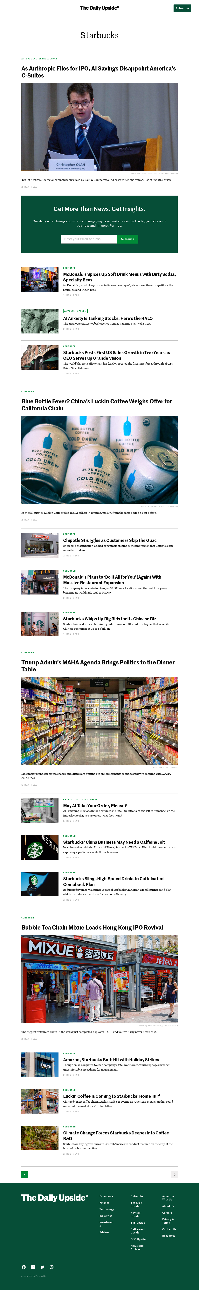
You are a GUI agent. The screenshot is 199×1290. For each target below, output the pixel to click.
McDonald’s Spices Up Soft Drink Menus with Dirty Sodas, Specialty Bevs (119, 277)
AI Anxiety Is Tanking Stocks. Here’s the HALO (108, 318)
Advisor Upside (75, 311)
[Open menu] (11, 8)
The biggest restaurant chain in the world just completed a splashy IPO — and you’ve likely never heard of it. (89, 1032)
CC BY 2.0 (173, 1025)
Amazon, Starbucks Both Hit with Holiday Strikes (111, 1059)
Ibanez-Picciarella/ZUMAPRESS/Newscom (159, 173)
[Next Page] (174, 1174)
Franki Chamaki (170, 767)
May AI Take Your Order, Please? (95, 805)
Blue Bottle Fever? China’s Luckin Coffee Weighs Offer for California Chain (96, 404)
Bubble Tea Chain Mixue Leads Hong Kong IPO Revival (92, 927)
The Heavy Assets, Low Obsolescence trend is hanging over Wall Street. (107, 323)
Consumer (69, 268)
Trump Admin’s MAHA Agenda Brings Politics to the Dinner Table (98, 665)
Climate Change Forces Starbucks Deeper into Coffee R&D (116, 1135)
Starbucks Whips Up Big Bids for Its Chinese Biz (109, 618)
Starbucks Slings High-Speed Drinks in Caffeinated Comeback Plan (113, 881)
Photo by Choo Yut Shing (150, 1025)
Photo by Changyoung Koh (152, 506)
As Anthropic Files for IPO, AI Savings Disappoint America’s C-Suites (98, 71)
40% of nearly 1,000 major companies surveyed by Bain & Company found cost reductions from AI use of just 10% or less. (96, 180)
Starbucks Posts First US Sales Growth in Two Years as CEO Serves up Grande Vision (116, 355)
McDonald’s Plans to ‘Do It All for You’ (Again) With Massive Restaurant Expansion (112, 579)
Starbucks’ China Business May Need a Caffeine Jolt (114, 842)
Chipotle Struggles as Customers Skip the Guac (110, 540)
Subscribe (127, 239)
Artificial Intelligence (39, 58)
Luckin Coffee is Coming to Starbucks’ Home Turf (111, 1096)
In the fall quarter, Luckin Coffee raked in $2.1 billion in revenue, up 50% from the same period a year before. (89, 512)
